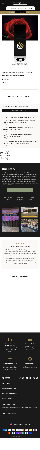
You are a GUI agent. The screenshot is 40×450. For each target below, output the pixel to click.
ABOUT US (20, 190)
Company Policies (9, 388)
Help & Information (9, 393)
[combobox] (20, 8)
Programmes (7, 398)
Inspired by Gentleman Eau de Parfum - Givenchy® (17, 72)
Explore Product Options (20, 110)
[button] (6, 80)
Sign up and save (8, 404)
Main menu (6, 383)
